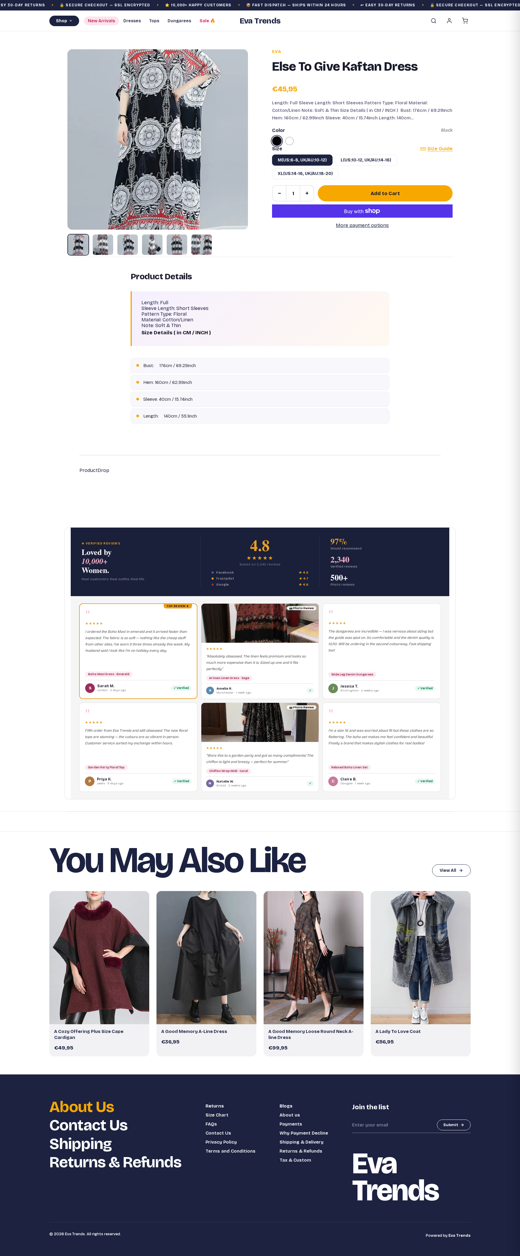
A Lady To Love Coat (398, 1031)
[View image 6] (201, 245)
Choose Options (102, 1017)
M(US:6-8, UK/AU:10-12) (302, 160)
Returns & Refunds (115, 1162)
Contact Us (88, 1125)
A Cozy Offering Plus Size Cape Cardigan (88, 1034)
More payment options (362, 225)
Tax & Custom (295, 1160)
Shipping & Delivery (301, 1142)
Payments (291, 1124)
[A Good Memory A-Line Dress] (206, 957)
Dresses (132, 20)
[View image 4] (152, 245)
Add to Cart (385, 193)
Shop (61, 20)
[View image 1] (78, 245)
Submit (450, 1125)
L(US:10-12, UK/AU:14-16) (366, 160)
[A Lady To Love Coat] (421, 957)
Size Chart (217, 1115)
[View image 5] (177, 245)
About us (290, 1115)
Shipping (80, 1144)
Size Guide (440, 149)
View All (448, 870)
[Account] (449, 20)
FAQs (211, 1124)
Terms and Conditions (230, 1151)
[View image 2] (103, 245)
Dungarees (179, 20)
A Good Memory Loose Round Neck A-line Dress (310, 1034)
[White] (289, 141)
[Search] (433, 20)
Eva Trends (459, 1235)
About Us (81, 1107)
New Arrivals (101, 20)
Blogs (286, 1106)
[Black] (277, 141)
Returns (215, 1106)
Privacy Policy (221, 1142)
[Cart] (465, 20)
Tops (154, 20)
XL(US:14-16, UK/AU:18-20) (305, 173)
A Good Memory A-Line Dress (194, 1031)
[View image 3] (127, 245)
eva (276, 51)
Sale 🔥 (207, 20)
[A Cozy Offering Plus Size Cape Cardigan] (99, 957)
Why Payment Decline (304, 1133)
